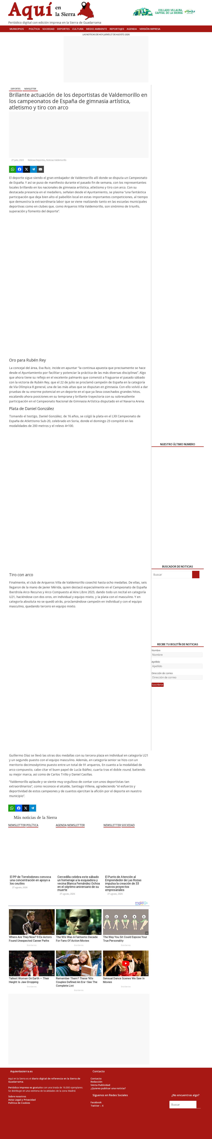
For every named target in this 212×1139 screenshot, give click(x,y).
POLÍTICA (34, 28)
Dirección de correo (162, 673)
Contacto (96, 1078)
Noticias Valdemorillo (56, 160)
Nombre (156, 650)
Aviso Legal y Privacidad (22, 1099)
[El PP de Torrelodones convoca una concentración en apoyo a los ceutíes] (31, 829)
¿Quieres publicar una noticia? (108, 1088)
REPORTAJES (117, 28)
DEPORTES (63, 28)
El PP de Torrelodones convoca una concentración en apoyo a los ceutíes (30, 880)
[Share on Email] (40, 169)
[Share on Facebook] (19, 169)
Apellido (156, 661)
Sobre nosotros (17, 1096)
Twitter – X (97, 1105)
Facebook (96, 1102)
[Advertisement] (106, 59)
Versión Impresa (149, 28)
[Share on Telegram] (33, 169)
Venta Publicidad (100, 1085)
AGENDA (132, 28)
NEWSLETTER (30, 88)
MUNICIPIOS (17, 28)
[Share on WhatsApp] (12, 169)
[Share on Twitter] (26, 169)
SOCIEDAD (48, 28)
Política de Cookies (19, 1102)
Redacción (96, 1081)
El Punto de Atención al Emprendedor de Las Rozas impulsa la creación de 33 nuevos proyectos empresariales (123, 883)
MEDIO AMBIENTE (96, 28)
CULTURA (77, 28)
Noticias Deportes (36, 160)
